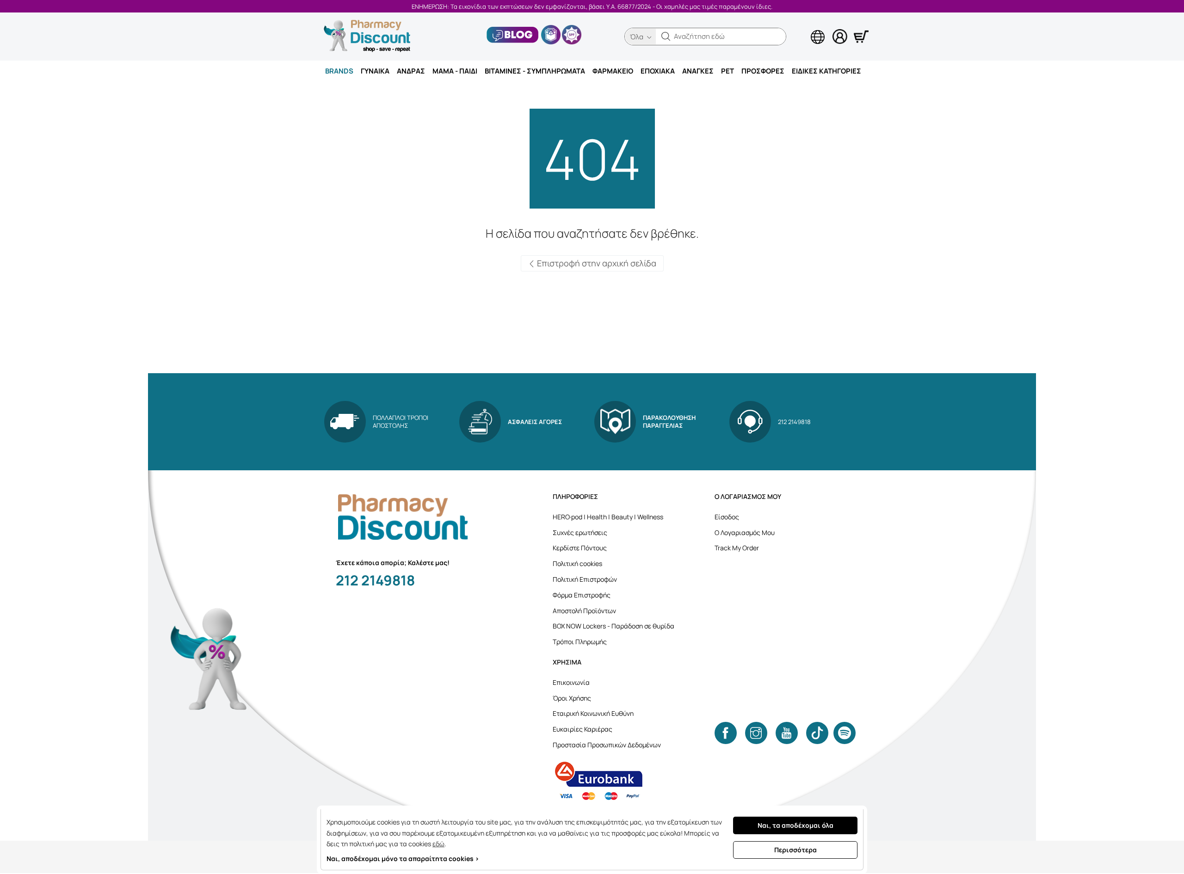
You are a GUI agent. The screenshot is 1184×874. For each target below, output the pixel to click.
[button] (666, 36)
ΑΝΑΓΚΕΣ (698, 71)
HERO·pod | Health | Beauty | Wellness (608, 516)
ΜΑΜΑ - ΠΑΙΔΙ (454, 71)
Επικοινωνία (571, 682)
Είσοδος (727, 516)
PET (727, 71)
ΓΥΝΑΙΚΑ (375, 71)
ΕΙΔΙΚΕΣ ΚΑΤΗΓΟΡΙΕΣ (826, 71)
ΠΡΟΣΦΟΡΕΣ (762, 71)
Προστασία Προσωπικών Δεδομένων (607, 744)
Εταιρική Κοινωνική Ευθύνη (593, 713)
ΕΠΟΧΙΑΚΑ (658, 71)
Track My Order (737, 547)
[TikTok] (817, 733)
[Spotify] (844, 733)
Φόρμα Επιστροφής (581, 595)
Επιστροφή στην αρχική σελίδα (595, 263)
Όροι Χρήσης (572, 698)
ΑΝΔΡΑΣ (411, 71)
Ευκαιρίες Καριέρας (582, 729)
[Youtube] (787, 733)
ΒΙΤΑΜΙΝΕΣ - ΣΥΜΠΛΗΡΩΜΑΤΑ (535, 71)
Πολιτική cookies (577, 563)
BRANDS (339, 71)
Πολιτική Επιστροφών (585, 579)
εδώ (438, 843)
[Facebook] (726, 733)
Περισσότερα (795, 849)
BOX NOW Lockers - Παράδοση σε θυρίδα (613, 626)
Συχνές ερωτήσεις (580, 532)
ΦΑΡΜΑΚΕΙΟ (612, 71)
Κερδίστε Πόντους (580, 547)
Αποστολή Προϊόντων (584, 610)
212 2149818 (375, 580)
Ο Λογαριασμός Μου (745, 532)
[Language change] (802, 28)
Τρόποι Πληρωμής (580, 641)
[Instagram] (756, 733)
